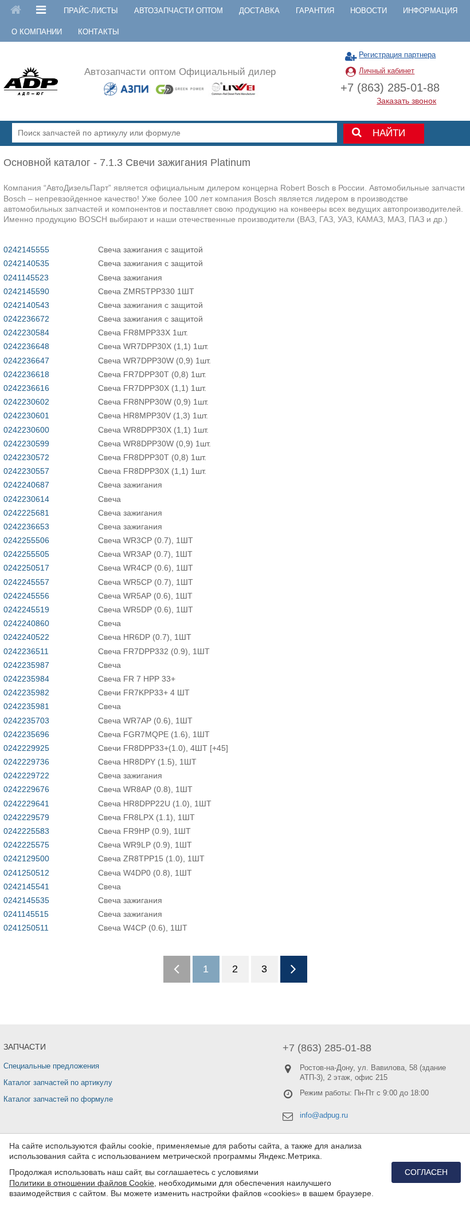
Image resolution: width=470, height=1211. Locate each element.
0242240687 (26, 484)
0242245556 (26, 595)
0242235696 (26, 734)
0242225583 (26, 831)
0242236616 (26, 388)
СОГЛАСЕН (426, 1172)
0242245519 (26, 609)
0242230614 (26, 499)
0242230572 (26, 457)
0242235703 (26, 720)
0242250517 (26, 567)
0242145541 (26, 886)
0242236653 (26, 526)
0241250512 (26, 872)
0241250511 (26, 927)
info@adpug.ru (324, 1115)
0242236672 (26, 318)
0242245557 (26, 582)
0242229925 (26, 748)
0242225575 (26, 844)
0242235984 (26, 678)
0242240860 (26, 623)
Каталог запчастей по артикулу (57, 1082)
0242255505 (26, 554)
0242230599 (26, 443)
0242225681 (26, 512)
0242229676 (26, 789)
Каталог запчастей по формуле (58, 1099)
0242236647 (26, 360)
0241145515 (26, 914)
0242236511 (26, 651)
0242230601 (26, 415)
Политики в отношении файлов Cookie (81, 1183)
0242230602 (26, 401)
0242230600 (26, 429)
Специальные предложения (51, 1066)
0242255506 (26, 540)
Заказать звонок (406, 100)
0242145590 (26, 291)
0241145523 (26, 277)
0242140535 (26, 263)
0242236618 (26, 374)
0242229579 (26, 817)
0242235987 (26, 665)
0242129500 (26, 858)
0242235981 (26, 706)
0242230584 (26, 332)
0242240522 (26, 637)
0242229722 (26, 775)
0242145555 (26, 249)
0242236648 (26, 346)
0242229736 (26, 761)
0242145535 (26, 900)
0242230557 (26, 471)
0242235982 (26, 692)
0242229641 (26, 803)
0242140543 (26, 305)
